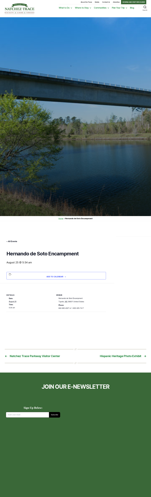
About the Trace (86, 2)
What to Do (64, 8)
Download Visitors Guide (134, 2)
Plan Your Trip (118, 8)
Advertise (116, 2)
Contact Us (106, 2)
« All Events (11, 241)
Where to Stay (82, 8)
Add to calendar (54, 276)
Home (60, 218)
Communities (100, 8)
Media (97, 2)
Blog (132, 8)
